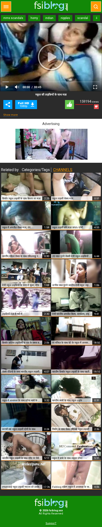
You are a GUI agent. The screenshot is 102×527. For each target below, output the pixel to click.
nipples (65, 18)
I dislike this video (96, 106)
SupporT (51, 523)
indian (49, 18)
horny (34, 18)
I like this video (69, 104)
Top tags (6, 6)
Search (96, 6)
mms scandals (13, 18)
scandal (82, 18)
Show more (10, 114)
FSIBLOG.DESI (51, 503)
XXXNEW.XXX (51, 6)
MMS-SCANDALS (26, 104)
